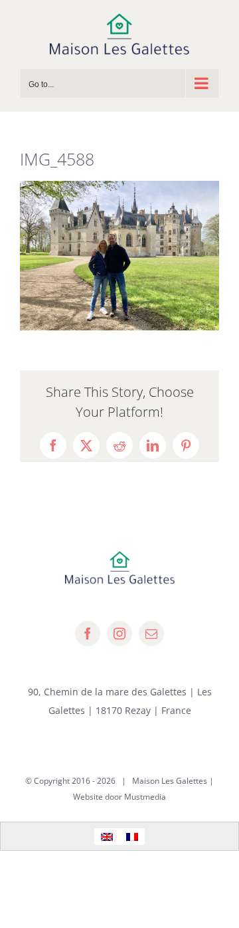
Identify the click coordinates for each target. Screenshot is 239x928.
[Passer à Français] (132, 836)
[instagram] (119, 633)
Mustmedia (145, 796)
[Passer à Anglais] (107, 836)
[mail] (151, 633)
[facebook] (87, 633)
